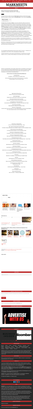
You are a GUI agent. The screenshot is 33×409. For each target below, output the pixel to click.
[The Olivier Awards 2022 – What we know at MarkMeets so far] (6, 219)
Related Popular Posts (5, 20)
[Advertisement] (17, 47)
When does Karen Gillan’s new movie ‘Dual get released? (14, 249)
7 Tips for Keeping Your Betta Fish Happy (10, 250)
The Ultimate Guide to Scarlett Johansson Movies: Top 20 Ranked (5, 209)
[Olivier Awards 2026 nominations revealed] (26, 219)
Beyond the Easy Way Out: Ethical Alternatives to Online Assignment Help (13, 209)
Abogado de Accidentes (4, 403)
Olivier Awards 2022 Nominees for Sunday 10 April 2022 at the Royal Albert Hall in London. (16, 223)
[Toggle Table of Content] (10, 19)
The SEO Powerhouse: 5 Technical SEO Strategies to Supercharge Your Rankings (20, 210)
